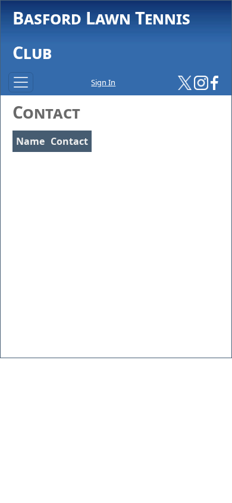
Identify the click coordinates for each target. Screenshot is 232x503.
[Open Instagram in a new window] (201, 81)
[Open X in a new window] (185, 81)
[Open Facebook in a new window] (214, 81)
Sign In (103, 82)
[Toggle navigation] (20, 82)
